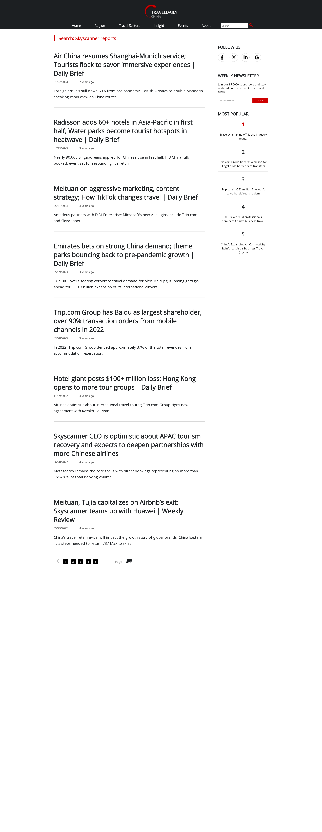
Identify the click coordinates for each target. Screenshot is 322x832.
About (206, 25)
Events (183, 25)
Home (76, 25)
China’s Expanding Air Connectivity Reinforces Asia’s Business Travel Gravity (243, 248)
